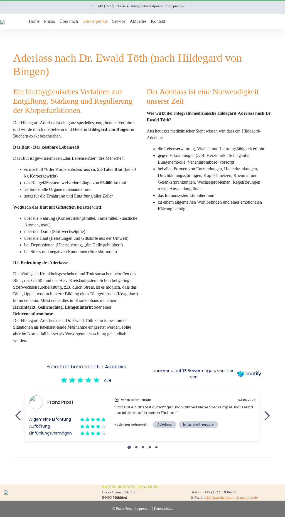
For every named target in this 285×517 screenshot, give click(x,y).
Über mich (68, 21)
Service (118, 21)
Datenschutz (163, 509)
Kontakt (158, 21)
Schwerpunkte (95, 21)
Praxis (49, 21)
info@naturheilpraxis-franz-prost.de (158, 6)
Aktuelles (138, 21)
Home (34, 21)
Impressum (143, 509)
